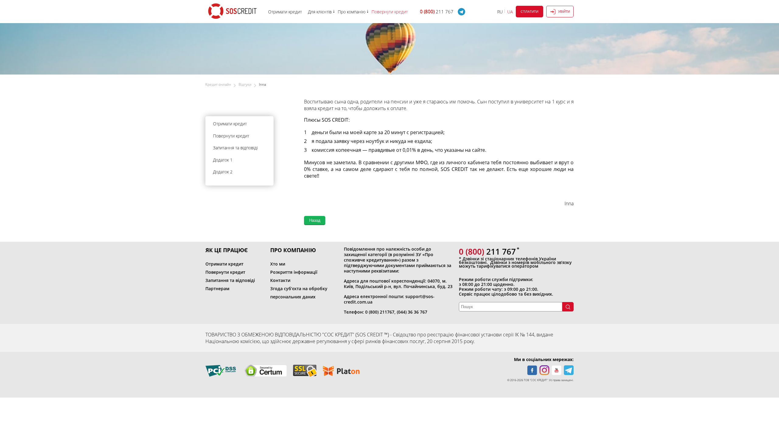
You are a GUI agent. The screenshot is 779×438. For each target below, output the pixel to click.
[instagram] (544, 370)
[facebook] (532, 370)
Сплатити (529, 11)
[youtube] (556, 370)
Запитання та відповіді (235, 148)
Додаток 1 (222, 160)
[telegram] (569, 370)
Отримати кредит (230, 124)
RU (500, 12)
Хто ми (277, 264)
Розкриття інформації (293, 272)
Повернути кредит (231, 136)
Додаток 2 (222, 172)
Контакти (280, 280)
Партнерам (217, 288)
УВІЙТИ (564, 11)
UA (510, 12)
